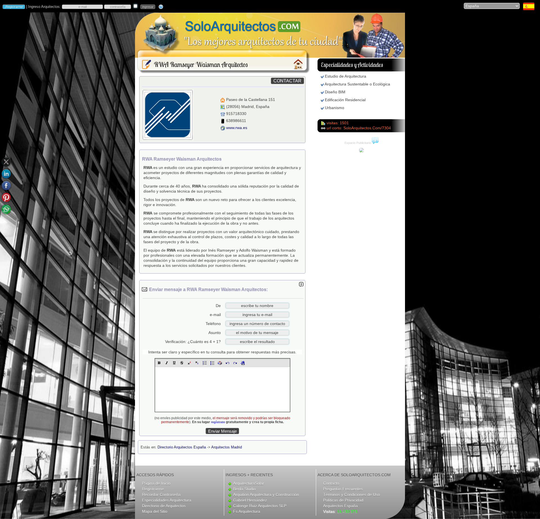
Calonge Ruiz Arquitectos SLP (259, 506)
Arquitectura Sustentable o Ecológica (357, 84)
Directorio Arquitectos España (182, 447)
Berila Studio (244, 489)
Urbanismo (334, 107)
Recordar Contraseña (161, 494)
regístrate (218, 422)
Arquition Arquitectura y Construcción (266, 494)
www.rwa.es (236, 127)
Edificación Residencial (345, 100)
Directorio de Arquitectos (164, 506)
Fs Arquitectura (246, 511)
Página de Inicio (156, 483)
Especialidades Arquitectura (166, 500)
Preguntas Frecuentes (343, 489)
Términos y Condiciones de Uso (351, 494)
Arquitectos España (340, 506)
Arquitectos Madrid (226, 447)
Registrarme (153, 489)
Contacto (331, 483)
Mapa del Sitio (154, 511)
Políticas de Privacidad (343, 500)
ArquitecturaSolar (248, 483)
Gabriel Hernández (250, 500)
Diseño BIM (335, 92)
